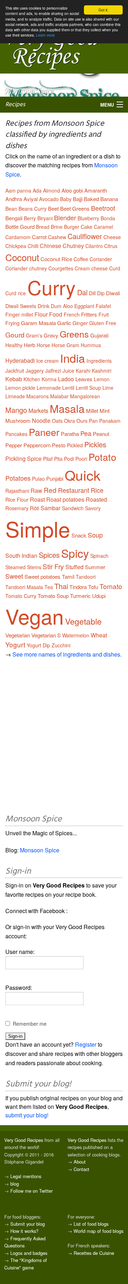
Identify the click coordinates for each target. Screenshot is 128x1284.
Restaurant (73, 490)
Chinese (50, 246)
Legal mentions (25, 1176)
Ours (81, 420)
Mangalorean (85, 396)
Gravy (51, 335)
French (72, 314)
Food (55, 314)
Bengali (13, 218)
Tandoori (86, 576)
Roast (37, 499)
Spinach (99, 555)
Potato (102, 457)
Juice (68, 370)
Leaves (83, 379)
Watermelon (75, 635)
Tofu (93, 586)
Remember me (30, 1023)
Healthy (13, 345)
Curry (51, 287)
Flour (41, 314)
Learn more (45, 35)
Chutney (73, 246)
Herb (29, 345)
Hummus (91, 345)
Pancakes (16, 433)
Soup (95, 534)
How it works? (24, 1231)
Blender (65, 217)
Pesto (58, 445)
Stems (34, 567)
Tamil (68, 576)
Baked (91, 199)
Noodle (41, 420)
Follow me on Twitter (31, 1190)
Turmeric (80, 595)
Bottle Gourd (19, 226)
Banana (109, 199)
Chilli (33, 245)
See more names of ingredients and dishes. (67, 654)
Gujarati (99, 335)
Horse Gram (65, 345)
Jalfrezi (53, 370)
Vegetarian (17, 635)
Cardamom (18, 237)
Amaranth (95, 190)
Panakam (110, 420)
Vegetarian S (46, 635)
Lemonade (49, 387)
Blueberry (88, 218)
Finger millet (19, 314)
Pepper (13, 445)
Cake (86, 226)
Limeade (15, 396)
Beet (53, 208)
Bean (11, 208)
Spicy (75, 553)
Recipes (15, 104)
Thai (61, 586)
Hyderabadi (20, 360)
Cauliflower (85, 236)
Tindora (78, 586)
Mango (16, 410)
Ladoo (66, 379)
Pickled (75, 445)
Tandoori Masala (24, 586)
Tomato (111, 586)
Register (85, 1044)
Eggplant (84, 305)
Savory (93, 508)
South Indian (21, 555)
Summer (95, 567)
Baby (65, 199)
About (80, 1161)
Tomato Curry (20, 595)
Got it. (103, 9)
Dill (92, 293)
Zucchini (61, 645)
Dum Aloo (62, 305)
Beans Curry (32, 208)
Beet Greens (75, 208)
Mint (105, 410)
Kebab (13, 379)
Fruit (103, 314)
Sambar (50, 508)
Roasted (96, 499)
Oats (57, 420)
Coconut (22, 257)
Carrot (39, 237)
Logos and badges (28, 1253)
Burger (71, 226)
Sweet (14, 576)
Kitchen (31, 379)
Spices (49, 555)
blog (14, 1183)
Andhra (13, 199)
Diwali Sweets (20, 305)
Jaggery (35, 370)
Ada (37, 190)
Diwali (113, 293)
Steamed (15, 567)
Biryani (45, 218)
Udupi (99, 595)
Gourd (15, 334)
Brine (57, 226)
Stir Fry (53, 566)
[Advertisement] (64, 738)
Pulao (38, 478)
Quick (83, 475)
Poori (81, 458)
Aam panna (18, 190)
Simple (37, 528)
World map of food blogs (98, 1231)
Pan (93, 420)
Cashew (57, 237)
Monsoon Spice (39, 850)
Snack (78, 535)
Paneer (44, 432)
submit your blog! (26, 1115)
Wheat (99, 635)
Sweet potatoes (42, 576)
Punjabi (54, 478)
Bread (42, 226)
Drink (43, 305)
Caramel (103, 226)
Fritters (89, 314)
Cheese (112, 237)
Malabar (59, 396)
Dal (82, 292)
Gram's (34, 335)
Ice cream (47, 360)
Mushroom (18, 420)
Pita (58, 458)
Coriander (101, 259)
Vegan (34, 615)
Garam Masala (38, 323)
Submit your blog (27, 1223)
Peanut (101, 433)
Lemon (102, 379)
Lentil (68, 387)
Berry (30, 218)
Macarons (37, 396)
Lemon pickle (20, 387)
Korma (49, 379)
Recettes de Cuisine (94, 1253)
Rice (97, 490)
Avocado (49, 199)
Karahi (83, 370)
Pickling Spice (23, 458)
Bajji (77, 199)
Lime (107, 387)
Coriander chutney (26, 268)
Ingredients (99, 360)
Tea (48, 586)
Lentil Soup (88, 387)
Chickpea (15, 245)
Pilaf (48, 458)
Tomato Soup (53, 595)
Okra (69, 420)
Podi (69, 458)
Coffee (81, 259)
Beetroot (103, 207)
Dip (101, 293)
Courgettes (60, 268)
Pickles (95, 444)
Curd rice (15, 293)
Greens (74, 333)
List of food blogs (91, 1223)
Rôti (34, 508)
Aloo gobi (72, 190)
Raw (36, 490)
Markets (38, 410)
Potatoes (18, 477)
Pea (85, 433)
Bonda (108, 218)
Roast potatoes (65, 499)
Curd (114, 268)
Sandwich (73, 508)
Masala (67, 408)
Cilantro (94, 245)
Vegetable (83, 621)
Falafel (103, 305)
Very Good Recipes (23, 1140)
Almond (51, 190)
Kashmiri (101, 370)
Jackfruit (14, 370)
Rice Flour (16, 499)
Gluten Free (102, 323)
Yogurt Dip (38, 645)
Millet (92, 410)
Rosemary (16, 508)
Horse (43, 345)
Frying (12, 323)
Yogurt (15, 644)
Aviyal (30, 199)
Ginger (80, 323)
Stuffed (74, 567)
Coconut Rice (56, 259)
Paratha (70, 433)
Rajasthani (17, 490)
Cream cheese (91, 268)
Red (50, 490)
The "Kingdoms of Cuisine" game (25, 1263)
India (72, 358)
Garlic (64, 323)
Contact (81, 1169)
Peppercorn (36, 445)
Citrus (110, 245)
